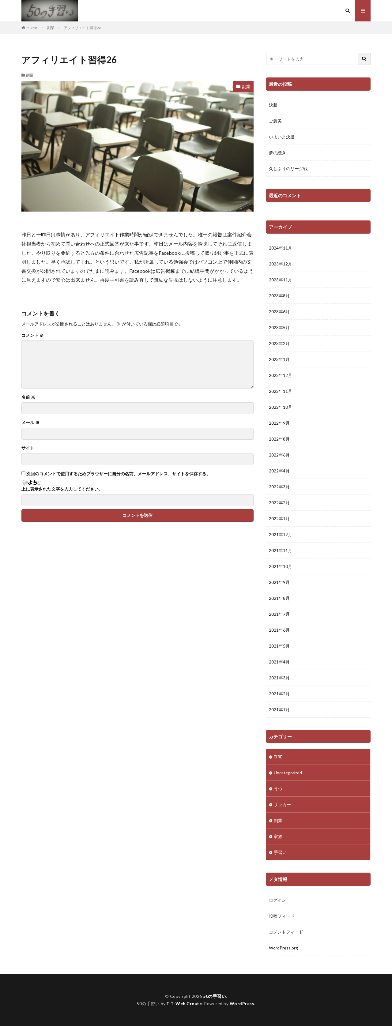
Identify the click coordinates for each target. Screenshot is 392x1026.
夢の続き (277, 152)
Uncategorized (288, 772)
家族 (278, 836)
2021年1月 (279, 709)
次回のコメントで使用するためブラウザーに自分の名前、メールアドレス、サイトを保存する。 (118, 474)
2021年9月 (279, 582)
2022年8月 (279, 439)
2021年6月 (279, 630)
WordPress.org (283, 947)
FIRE (278, 756)
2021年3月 (279, 677)
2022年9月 (279, 423)
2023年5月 (279, 327)
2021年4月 (279, 661)
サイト (27, 448)
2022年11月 (280, 391)
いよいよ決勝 (282, 136)
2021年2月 (279, 693)
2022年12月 (280, 375)
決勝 (273, 104)
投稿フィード (282, 916)
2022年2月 (279, 502)
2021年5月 (279, 645)
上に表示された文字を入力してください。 (62, 489)
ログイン (277, 900)
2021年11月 (280, 550)
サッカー (282, 804)
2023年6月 (279, 311)
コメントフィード (286, 931)
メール (30, 422)
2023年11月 (280, 279)
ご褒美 (275, 120)
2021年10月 (280, 566)
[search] (364, 59)
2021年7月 (279, 614)
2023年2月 (279, 343)
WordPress (242, 1003)
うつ (278, 788)
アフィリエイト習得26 (82, 27)
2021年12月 (280, 534)
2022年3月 (279, 486)
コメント (32, 335)
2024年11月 (280, 247)
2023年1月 (279, 359)
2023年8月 (279, 295)
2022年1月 (279, 518)
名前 (28, 397)
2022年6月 (279, 454)
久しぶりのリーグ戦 (288, 168)
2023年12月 (280, 263)
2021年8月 (279, 598)
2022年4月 (279, 470)
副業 (51, 27)
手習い (280, 852)
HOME (32, 27)
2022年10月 (280, 407)
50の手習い (214, 996)
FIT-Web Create (184, 1003)
